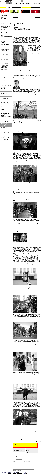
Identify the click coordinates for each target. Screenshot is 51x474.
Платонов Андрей (28, 452)
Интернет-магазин (3, 7)
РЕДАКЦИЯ (35, 1)
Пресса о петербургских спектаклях (16, 7)
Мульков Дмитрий (28, 451)
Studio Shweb (9, 473)
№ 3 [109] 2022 (22, 3)
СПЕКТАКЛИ (28, 1)
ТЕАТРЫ (31, 1)
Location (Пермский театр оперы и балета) (18, 450)
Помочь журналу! (26, 7)
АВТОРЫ (19, 1)
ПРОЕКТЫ (38, 1)
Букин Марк (27, 450)
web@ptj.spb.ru (14, 473)
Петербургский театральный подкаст (36, 7)
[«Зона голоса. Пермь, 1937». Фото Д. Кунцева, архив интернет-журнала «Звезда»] (25, 118)
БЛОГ (16, 1)
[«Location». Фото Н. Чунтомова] (25, 284)
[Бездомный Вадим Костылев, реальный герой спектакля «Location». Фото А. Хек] (25, 400)
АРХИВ (22, 1)
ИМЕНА (24, 1)
